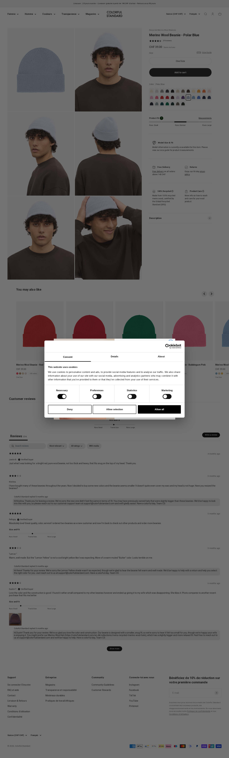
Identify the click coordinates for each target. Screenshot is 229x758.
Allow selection (114, 409)
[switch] (97, 396)
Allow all (159, 409)
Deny (70, 409)
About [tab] (161, 356)
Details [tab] (114, 356)
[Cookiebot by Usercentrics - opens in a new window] (167, 346)
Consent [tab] (67, 356)
